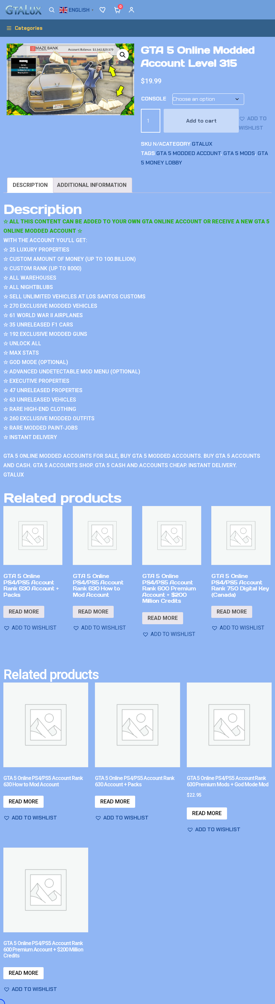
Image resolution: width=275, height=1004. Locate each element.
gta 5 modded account (188, 153)
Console (153, 98)
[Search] (51, 9)
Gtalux (202, 143)
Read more (24, 611)
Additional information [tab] (91, 185)
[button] (77, 9)
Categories (29, 28)
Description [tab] (30, 185)
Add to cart (201, 120)
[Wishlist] (103, 9)
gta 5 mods (239, 153)
